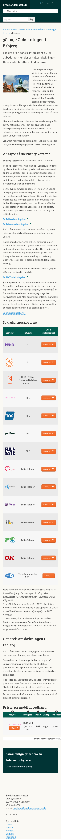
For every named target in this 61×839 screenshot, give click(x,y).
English (10, 833)
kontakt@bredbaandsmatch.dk (29, 807)
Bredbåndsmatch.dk (15, 5)
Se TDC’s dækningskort (15, 277)
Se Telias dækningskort (15, 219)
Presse (9, 827)
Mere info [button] (15, 728)
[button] (14, 724)
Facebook (11, 836)
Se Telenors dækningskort (16, 224)
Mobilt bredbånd (35, 29)
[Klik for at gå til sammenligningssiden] (30, 760)
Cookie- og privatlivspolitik (50, 3)
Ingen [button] (46, 726)
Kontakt (10, 830)
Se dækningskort (47, 344)
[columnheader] (9, 331)
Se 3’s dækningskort (13, 312)
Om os (9, 824)
